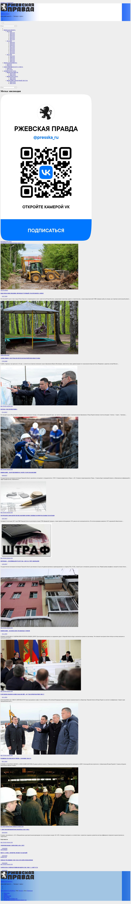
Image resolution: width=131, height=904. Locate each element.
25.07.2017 (4, 518)
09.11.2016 (4, 761)
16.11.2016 (4, 634)
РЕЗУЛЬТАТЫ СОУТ (6, 241)
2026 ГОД (12, 32)
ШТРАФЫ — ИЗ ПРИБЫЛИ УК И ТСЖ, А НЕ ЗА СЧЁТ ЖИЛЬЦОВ (20, 561)
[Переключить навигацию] (3, 23)
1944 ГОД (12, 57)
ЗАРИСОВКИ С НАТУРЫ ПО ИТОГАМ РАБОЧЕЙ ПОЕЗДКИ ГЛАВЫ (20, 358)
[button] (1, 24)
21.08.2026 (4, 848)
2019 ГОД (12, 43)
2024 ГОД (12, 35)
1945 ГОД (12, 56)
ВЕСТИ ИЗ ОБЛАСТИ (7, 406)
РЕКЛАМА (7, 893)
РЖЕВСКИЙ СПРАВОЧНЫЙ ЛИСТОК (17, 80)
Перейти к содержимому (7, 2)
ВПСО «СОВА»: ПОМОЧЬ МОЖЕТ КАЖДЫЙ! (14, 852)
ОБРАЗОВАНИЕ (5, 355)
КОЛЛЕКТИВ (7, 896)
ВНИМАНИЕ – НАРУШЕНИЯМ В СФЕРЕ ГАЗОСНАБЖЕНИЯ (18, 472)
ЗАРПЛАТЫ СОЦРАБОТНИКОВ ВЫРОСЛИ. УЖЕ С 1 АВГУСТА (19, 867)
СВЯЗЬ (5, 894)
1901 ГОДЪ (13, 83)
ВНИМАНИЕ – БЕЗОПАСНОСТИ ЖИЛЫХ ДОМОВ (15, 630)
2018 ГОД (12, 45)
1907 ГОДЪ (13, 73)
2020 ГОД (12, 42)
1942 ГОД (12, 60)
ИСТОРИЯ (6, 897)
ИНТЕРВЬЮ (4, 849)
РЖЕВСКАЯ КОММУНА (10, 62)
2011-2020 (9, 41)
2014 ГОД (12, 50)
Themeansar (30, 890)
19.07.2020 (4, 296)
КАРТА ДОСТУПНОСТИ (10, 898)
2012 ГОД (12, 53)
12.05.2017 (4, 564)
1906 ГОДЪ (13, 75)
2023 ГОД (12, 36)
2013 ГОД (12, 52)
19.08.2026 (4, 855)
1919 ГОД (9, 64)
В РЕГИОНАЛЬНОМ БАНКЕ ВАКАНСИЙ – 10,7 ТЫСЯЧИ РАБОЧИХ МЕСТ (22, 694)
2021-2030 (9, 31)
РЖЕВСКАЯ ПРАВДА (5, 13)
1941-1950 (9, 54)
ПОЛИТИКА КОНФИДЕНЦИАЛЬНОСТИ (12, 243)
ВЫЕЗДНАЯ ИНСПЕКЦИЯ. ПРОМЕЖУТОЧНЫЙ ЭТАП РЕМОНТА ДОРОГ (22, 293)
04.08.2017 (4, 475)
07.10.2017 (4, 412)
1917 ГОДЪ (10, 69)
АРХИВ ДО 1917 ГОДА (10, 71)
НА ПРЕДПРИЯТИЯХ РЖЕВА (9, 826)
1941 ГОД (12, 61)
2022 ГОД (12, 38)
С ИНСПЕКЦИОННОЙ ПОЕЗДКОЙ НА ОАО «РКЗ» (15, 829)
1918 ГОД (9, 65)
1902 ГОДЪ (13, 82)
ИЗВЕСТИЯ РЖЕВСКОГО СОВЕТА (13, 67)
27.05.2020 (4, 361)
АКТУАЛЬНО (4, 290)
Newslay (21, 890)
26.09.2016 (4, 832)
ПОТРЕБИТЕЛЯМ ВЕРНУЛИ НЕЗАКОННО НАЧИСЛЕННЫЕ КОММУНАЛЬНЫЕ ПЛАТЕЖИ (27, 515)
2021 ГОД (12, 39)
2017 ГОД (12, 46)
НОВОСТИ (20, 826)
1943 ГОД (12, 58)
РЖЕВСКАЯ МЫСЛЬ (12, 72)
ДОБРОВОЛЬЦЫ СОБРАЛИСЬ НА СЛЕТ (12, 845)
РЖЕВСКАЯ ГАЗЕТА (12, 76)
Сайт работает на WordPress (8, 890)
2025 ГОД (12, 34)
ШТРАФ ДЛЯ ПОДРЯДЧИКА (9, 409)
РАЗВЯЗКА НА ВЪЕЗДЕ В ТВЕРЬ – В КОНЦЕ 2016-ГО (16, 758)
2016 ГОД (12, 47)
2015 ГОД (12, 49)
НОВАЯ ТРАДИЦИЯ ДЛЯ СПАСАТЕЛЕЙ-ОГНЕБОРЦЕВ (17, 860)
